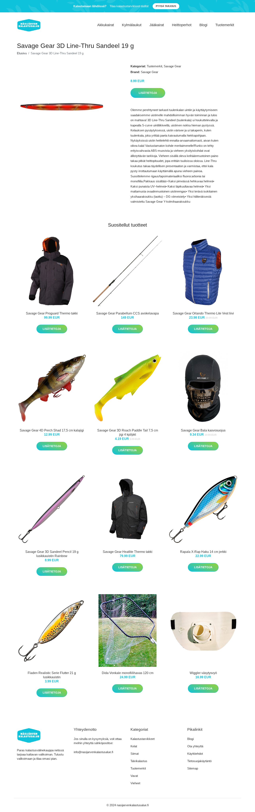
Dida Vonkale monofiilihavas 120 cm (127, 673)
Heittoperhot (181, 25)
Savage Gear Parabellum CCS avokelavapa (127, 313)
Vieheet (135, 783)
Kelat (133, 746)
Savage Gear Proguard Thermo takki (52, 313)
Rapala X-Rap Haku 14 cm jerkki (203, 551)
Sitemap (192, 768)
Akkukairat (105, 25)
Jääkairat (156, 25)
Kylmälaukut (131, 25)
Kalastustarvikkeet (142, 739)
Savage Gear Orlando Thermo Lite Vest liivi (203, 313)
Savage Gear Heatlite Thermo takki (127, 551)
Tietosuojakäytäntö (199, 761)
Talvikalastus (138, 761)
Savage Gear (172, 66)
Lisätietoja (148, 92)
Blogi (203, 25)
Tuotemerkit (224, 25)
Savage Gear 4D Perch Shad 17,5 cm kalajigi (52, 430)
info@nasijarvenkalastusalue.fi (93, 752)
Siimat (134, 753)
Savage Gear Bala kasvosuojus (203, 430)
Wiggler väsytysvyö (203, 673)
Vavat (134, 775)
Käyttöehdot (195, 753)
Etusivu (22, 53)
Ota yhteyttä (195, 746)
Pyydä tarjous (166, 6)
